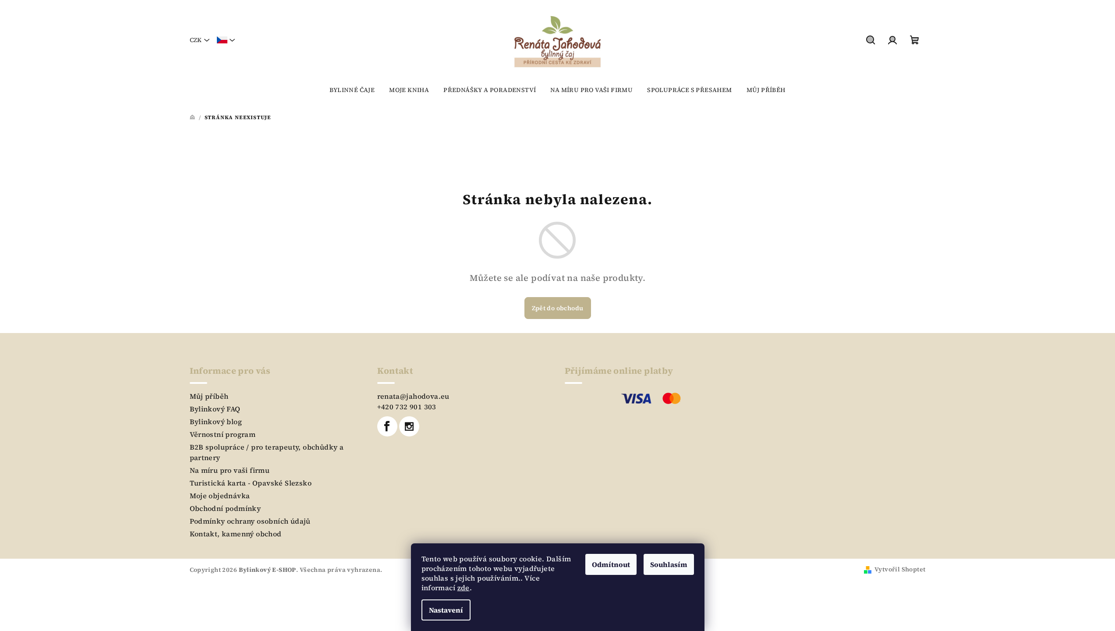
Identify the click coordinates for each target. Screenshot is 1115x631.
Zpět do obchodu (558, 308)
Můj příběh (209, 396)
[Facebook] (387, 426)
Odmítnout (611, 564)
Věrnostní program (223, 434)
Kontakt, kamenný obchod (236, 534)
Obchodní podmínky (225, 508)
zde (463, 587)
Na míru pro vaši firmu (230, 470)
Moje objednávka (220, 495)
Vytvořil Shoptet (899, 569)
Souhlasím (668, 564)
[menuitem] (352, 90)
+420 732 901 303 (406, 406)
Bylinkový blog (216, 421)
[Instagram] (409, 426)
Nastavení (446, 610)
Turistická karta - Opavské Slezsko (251, 483)
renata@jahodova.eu (413, 396)
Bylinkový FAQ (215, 409)
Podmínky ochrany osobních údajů (250, 521)
